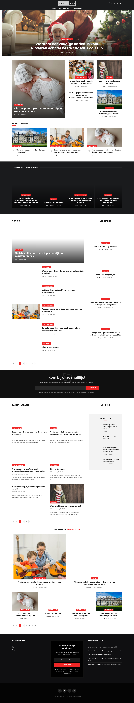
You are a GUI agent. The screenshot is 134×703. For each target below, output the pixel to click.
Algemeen (108, 195)
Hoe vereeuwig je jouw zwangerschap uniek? (28, 488)
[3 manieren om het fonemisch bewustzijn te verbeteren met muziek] (26, 330)
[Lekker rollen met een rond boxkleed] (97, 462)
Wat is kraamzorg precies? (105, 247)
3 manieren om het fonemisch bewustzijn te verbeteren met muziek (61, 329)
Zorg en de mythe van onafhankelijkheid (81, 614)
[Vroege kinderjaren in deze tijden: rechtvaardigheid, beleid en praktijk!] (105, 321)
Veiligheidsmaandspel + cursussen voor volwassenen (59, 291)
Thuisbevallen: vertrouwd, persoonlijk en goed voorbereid (108, 200)
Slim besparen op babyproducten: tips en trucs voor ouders (38, 110)
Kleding (109, 77)
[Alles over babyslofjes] (53, 190)
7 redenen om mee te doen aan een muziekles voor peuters (67, 151)
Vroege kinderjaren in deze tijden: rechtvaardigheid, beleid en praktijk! (106, 334)
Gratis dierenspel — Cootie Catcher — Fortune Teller (81, 82)
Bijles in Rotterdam (50, 347)
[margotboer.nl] (67, 3)
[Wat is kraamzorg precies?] (105, 235)
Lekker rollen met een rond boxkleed (111, 460)
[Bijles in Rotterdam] (26, 349)
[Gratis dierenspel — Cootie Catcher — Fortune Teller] (81, 69)
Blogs (14, 650)
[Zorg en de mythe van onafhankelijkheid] (81, 601)
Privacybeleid (82, 392)
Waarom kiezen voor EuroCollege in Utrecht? (109, 112)
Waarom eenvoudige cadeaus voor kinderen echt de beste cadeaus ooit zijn (67, 46)
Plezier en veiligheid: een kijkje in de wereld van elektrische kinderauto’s (65, 433)
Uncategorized (67, 39)
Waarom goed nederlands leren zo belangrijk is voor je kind (63, 272)
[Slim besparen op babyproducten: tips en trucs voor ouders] (38, 89)
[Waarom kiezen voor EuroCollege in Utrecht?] (109, 99)
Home (54, 8)
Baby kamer (19, 105)
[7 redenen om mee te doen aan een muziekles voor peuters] (67, 137)
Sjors (62, 52)
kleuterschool (65, 8)
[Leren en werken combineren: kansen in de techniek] (29, 419)
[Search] (121, 3)
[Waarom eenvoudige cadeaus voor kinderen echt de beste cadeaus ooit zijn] (67, 33)
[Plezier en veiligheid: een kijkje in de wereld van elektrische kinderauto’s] (67, 419)
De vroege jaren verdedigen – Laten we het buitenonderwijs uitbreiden (81, 95)
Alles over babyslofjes (53, 202)
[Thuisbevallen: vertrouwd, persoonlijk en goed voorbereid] (108, 190)
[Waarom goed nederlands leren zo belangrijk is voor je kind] (26, 273)
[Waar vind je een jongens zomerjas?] (109, 69)
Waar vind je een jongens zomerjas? (109, 82)
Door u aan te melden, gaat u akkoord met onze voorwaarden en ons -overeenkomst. (68, 392)
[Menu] (13, 3)
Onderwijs (78, 8)
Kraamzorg (105, 243)
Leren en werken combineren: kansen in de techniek (29, 433)
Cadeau (53, 428)
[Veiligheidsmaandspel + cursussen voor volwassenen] (26, 292)
